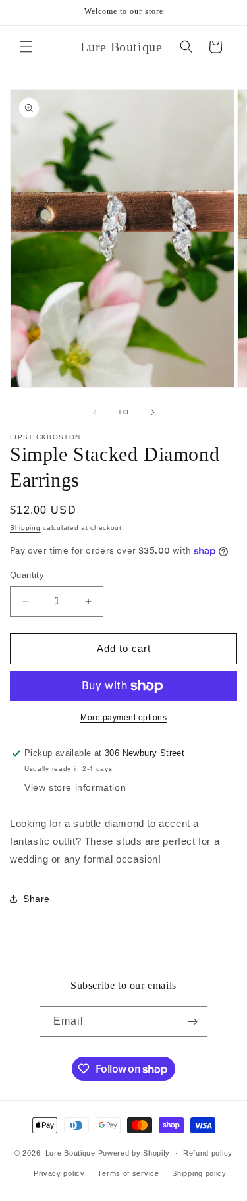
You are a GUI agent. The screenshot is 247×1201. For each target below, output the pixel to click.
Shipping (25, 527)
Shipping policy (199, 1173)
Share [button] (36, 899)
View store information (75, 787)
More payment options (123, 717)
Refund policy (208, 1153)
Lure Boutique (70, 1153)
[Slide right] (152, 412)
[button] (26, 46)
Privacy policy (59, 1173)
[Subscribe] (192, 1021)
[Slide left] (94, 412)
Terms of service (128, 1173)
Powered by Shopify (134, 1153)
